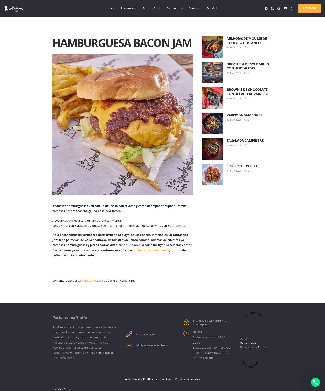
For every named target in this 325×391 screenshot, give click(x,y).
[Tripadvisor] (291, 8)
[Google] (279, 8)
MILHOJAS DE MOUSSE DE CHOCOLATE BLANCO (247, 40)
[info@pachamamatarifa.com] (131, 345)
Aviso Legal (132, 379)
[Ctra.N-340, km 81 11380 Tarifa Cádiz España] (188, 322)
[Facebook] (266, 8)
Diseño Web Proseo (61, 389)
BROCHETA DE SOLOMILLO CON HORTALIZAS (248, 66)
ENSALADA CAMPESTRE (245, 140)
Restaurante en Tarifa (153, 250)
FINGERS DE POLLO (242, 165)
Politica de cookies (187, 379)
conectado (89, 280)
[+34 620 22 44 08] (131, 334)
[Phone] (315, 382)
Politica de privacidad (157, 379)
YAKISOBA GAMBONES (244, 115)
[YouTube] (285, 8)
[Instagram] (272, 8)
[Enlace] (14, 9)
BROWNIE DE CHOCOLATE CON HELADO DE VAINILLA (247, 91)
